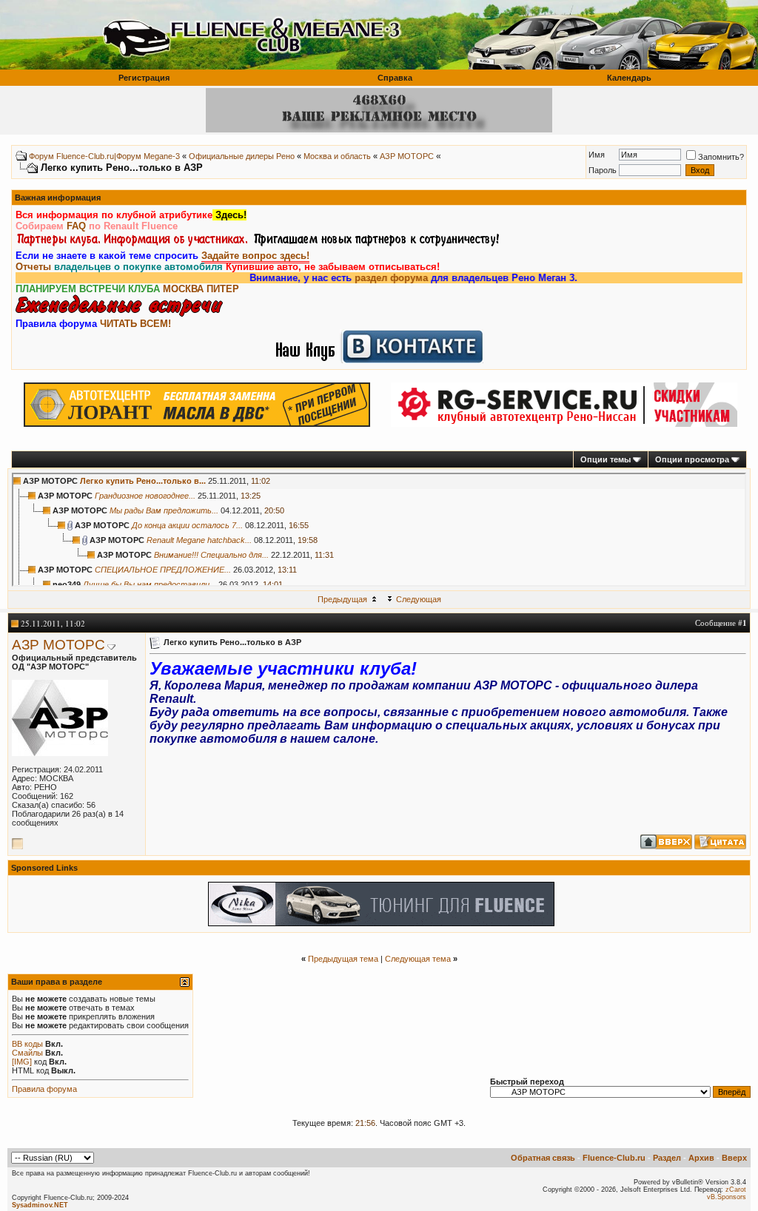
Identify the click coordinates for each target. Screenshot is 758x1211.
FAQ (76, 226)
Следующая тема (418, 958)
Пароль (602, 170)
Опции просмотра (692, 459)
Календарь (629, 77)
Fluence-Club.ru (614, 1157)
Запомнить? (721, 156)
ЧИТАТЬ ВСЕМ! (135, 323)
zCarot (735, 1189)
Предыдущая (342, 599)
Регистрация (144, 77)
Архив (701, 1157)
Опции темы (605, 459)
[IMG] (22, 1061)
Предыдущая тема (343, 958)
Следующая (418, 599)
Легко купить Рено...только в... (143, 480)
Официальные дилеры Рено (242, 156)
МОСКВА (183, 288)
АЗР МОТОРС (407, 156)
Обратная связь (543, 1157)
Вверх (734, 1157)
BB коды (27, 1043)
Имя (596, 154)
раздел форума (371, 277)
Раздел (667, 1157)
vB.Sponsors (726, 1197)
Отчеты (33, 266)
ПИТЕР (223, 288)
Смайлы (27, 1052)
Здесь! (229, 214)
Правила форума (44, 1088)
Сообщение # (721, 622)
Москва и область (337, 156)
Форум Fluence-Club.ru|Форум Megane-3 (104, 156)
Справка (395, 77)
